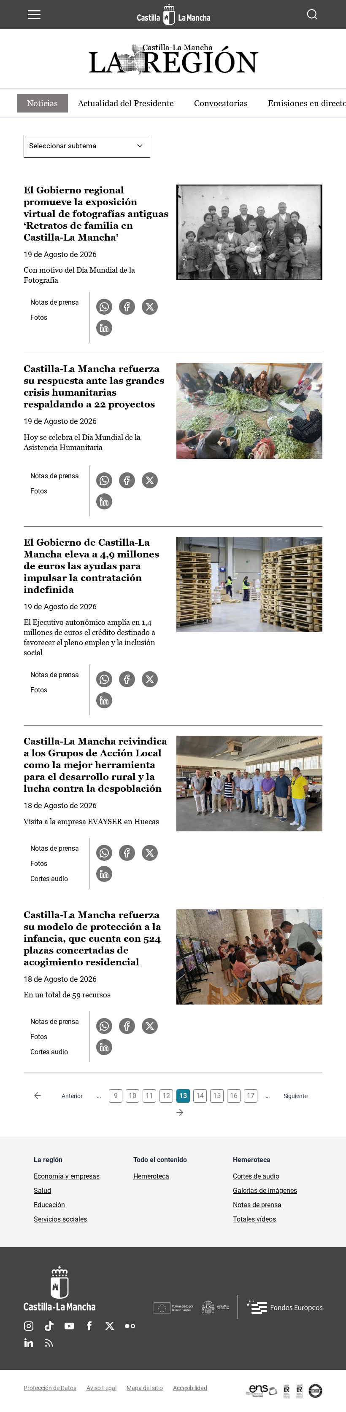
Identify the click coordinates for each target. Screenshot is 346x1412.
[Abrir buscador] (312, 14)
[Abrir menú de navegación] (34, 14)
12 (166, 1096)
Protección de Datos (50, 1388)
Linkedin (29, 1343)
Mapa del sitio (145, 1388)
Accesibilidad (190, 1388)
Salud (42, 1191)
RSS (49, 1343)
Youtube (69, 1326)
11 (149, 1096)
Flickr (130, 1326)
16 (234, 1096)
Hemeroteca (151, 1176)
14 (200, 1096)
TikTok (49, 1326)
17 (250, 1096)
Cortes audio (49, 879)
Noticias (42, 103)
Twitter (110, 1326)
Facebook (89, 1326)
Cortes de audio (256, 1176)
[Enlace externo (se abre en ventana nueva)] (283, 1391)
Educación (49, 1205)
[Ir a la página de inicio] (173, 14)
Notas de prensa (54, 302)
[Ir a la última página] (173, 1113)
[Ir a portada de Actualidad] (173, 62)
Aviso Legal (101, 1388)
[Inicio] (89, 1288)
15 (217, 1096)
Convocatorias (221, 103)
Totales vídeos (254, 1219)
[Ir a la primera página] (44, 1096)
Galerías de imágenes (265, 1191)
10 (132, 1096)
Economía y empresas (67, 1176)
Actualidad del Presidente (126, 103)
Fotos (38, 317)
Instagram (29, 1326)
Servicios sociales (60, 1219)
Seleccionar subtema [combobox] (62, 146)
